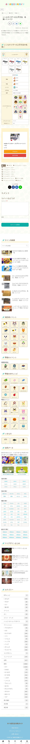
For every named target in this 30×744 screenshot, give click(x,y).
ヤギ (18, 522)
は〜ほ (24, 483)
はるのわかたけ (5, 382)
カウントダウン (14, 428)
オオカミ (18, 505)
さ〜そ (24, 481)
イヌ (18, 503)
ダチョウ (25, 514)
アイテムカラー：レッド (8, 178)
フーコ (14, 339)
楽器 (17, 75)
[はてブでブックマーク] (16, 23)
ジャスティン (23, 326)
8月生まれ (25, 534)
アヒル (4, 503)
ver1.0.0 (10, 165)
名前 (2, 217)
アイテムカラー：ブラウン (9, 169)
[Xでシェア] (9, 23)
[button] (26, 246)
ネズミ (4, 519)
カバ (5, 508)
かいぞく (5, 326)
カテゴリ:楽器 (20, 178)
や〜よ (15, 486)
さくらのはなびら (14, 382)
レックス (5, 352)
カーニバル (23, 428)
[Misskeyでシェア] (10, 396)
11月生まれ (18, 537)
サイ (18, 511)
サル (25, 511)
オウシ (11, 505)
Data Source (15, 727)
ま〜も (6, 486)
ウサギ (25, 503)
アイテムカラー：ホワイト (9, 176)
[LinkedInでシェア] (25, 396)
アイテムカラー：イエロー (21, 165)
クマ (18, 508)
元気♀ (11, 496)
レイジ (23, 345)
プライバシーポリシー (15, 731)
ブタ (25, 519)
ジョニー (14, 332)
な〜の (15, 483)
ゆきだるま (6, 345)
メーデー (5, 414)
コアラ (25, 508)
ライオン (25, 522)
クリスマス (6, 428)
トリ (11, 516)
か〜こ (15, 481)
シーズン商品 (5, 368)
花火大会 (5, 422)
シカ (5, 514)
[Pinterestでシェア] (22, 396)
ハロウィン (14, 422)
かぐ (4, 165)
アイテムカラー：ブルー (8, 174)
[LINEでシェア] (20, 23)
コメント (4, 201)
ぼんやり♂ (5, 493)
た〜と (6, 483)
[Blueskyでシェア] (7, 396)
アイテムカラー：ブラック (9, 172)
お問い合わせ (15, 734)
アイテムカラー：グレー (8, 167)
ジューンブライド (23, 414)
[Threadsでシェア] (15, 396)
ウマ (5, 505)
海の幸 (23, 442)
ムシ (5, 442)
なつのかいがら (23, 382)
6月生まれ (12, 534)
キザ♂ (25, 493)
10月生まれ (11, 537)
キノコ (14, 390)
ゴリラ (11, 511)
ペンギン (5, 522)
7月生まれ (18, 534)
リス (5, 524)
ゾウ (11, 514)
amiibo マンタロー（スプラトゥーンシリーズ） (15, 144)
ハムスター (11, 519)
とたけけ (5, 339)
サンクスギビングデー (23, 421)
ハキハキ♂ (11, 493)
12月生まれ (25, 537)
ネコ (25, 516)
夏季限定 (14, 368)
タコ (18, 514)
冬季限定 (23, 368)
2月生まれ (12, 531)
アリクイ (11, 503)
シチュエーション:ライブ (8, 180)
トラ (5, 516)
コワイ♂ (18, 493)
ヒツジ (18, 519)
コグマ (4, 511)
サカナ (14, 442)
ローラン (14, 352)
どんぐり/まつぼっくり (5, 390)
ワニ (18, 524)
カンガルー (11, 508)
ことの (14, 326)
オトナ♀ (18, 496)
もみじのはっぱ (23, 390)
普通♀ (5, 496)
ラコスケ (14, 345)
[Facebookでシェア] (13, 23)
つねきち (23, 332)
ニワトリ (18, 516)
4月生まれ (25, 531)
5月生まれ (5, 534)
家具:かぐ (19, 180)
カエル (25, 505)
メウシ (11, 522)
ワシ (11, 524)
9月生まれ (5, 537)
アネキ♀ (25, 496)
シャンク (5, 332)
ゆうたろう (23, 339)
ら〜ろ (24, 486)
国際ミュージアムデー (14, 413)
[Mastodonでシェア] (5, 396)
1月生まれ (5, 531)
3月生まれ (18, 531)
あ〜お (6, 481)
